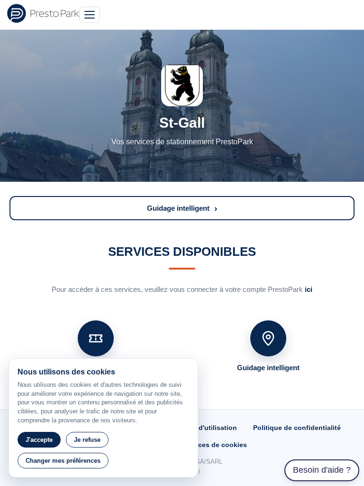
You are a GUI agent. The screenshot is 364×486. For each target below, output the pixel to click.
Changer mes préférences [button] (63, 460)
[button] (182, 208)
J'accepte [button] (39, 439)
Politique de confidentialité (297, 427)
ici (308, 289)
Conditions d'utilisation (199, 427)
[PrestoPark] (43, 13)
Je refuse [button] (87, 439)
